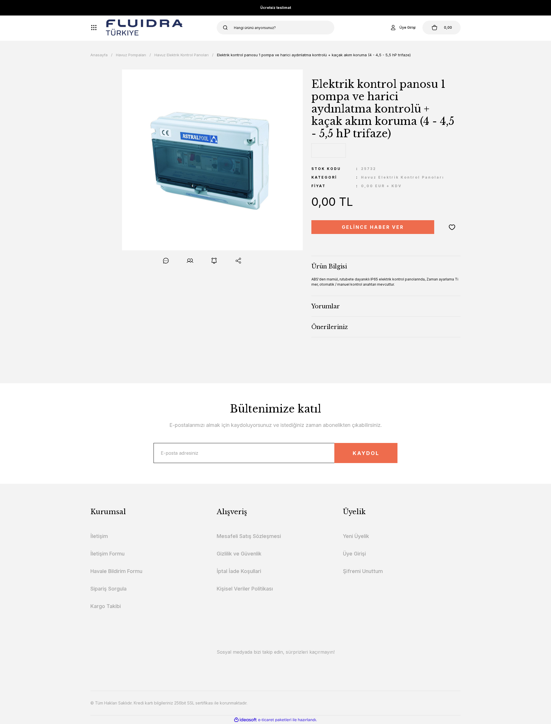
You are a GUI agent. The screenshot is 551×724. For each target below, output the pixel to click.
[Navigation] (93, 28)
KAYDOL (366, 453)
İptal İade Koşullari (239, 571)
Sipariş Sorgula (108, 589)
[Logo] (144, 28)
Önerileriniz (329, 327)
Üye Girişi (354, 554)
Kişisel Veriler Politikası (245, 589)
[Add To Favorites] (452, 227)
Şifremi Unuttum (363, 571)
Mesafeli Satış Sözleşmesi (249, 536)
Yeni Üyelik (356, 536)
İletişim (99, 536)
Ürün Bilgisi (329, 266)
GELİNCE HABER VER (373, 227)
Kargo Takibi (105, 606)
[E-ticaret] (275, 719)
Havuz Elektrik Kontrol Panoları (402, 177)
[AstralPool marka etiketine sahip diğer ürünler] (328, 150)
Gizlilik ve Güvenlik (239, 554)
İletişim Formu (107, 554)
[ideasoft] (245, 720)
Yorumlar (325, 306)
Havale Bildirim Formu (116, 571)
